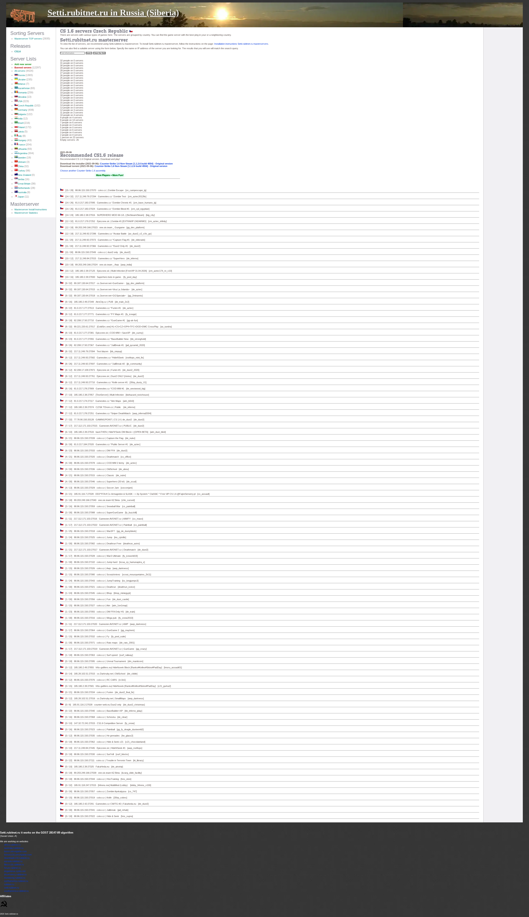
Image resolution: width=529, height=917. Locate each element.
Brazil (20, 123)
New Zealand (24, 175)
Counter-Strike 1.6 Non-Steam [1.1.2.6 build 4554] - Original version (136, 163)
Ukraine (22, 79)
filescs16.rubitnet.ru (14, 864)
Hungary (22, 140)
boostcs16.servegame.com (18, 854)
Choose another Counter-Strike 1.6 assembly (83, 170)
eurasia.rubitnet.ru (13, 861)
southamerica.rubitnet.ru (16, 891)
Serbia (21, 179)
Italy (20, 136)
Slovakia (22, 97)
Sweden (22, 157)
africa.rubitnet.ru (12, 844)
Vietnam (22, 162)
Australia (22, 192)
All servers (19, 71)
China (21, 166)
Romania (22, 92)
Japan (21, 196)
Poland (21, 127)
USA (20, 101)
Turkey (21, 170)
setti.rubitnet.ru (11, 887)
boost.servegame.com (15, 851)
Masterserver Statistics (26, 213)
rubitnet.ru (9, 884)
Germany (22, 110)
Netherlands (24, 188)
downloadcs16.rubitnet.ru (16, 858)
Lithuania (22, 149)
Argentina (22, 153)
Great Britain (24, 183)
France (21, 144)
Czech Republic (26, 105)
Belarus (21, 84)
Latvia (21, 131)
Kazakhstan (24, 88)
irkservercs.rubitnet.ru (15, 874)
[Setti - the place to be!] (4, 903)
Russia (21, 75)
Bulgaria (22, 114)
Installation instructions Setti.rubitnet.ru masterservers (241, 44)
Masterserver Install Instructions (30, 209)
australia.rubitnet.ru (13, 848)
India (20, 118)
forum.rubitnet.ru (12, 868)
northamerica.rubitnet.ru (16, 881)
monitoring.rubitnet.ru (14, 878)
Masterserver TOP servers (28, 38)
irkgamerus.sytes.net (14, 871)
